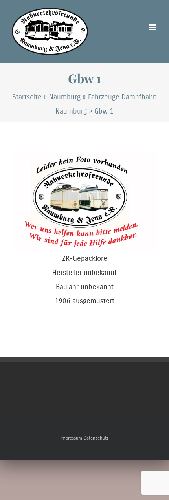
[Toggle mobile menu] (153, 27)
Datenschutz (96, 438)
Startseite (27, 97)
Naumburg (65, 97)
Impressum (71, 438)
